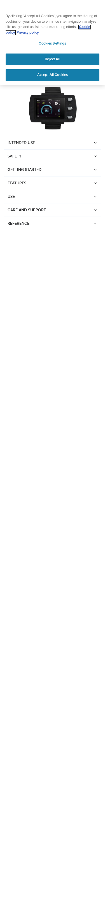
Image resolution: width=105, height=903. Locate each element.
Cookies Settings (52, 43)
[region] (52, 42)
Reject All (52, 59)
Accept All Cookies (52, 75)
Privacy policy (28, 32)
